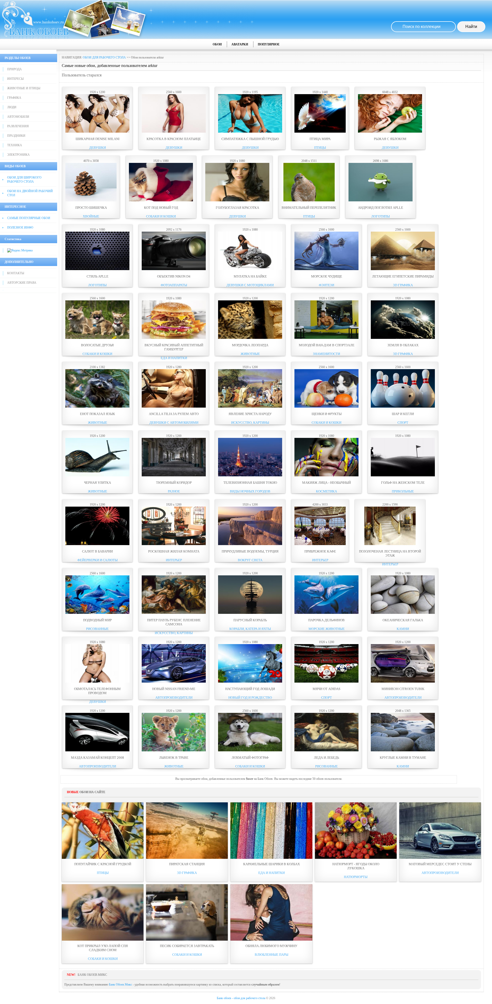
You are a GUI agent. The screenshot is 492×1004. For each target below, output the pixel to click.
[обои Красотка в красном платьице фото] (174, 131)
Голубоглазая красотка (237, 208)
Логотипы (380, 216)
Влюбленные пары (271, 955)
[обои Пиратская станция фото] (187, 830)
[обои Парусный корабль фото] (250, 613)
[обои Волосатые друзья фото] (97, 338)
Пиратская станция (187, 864)
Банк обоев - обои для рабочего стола (241, 998)
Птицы (320, 148)
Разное (174, 491)
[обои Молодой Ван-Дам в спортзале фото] (326, 338)
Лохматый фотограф (250, 758)
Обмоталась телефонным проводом (97, 691)
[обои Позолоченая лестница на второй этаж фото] (390, 544)
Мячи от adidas (326, 689)
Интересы (15, 79)
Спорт (402, 423)
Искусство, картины (250, 423)
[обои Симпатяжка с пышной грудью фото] (250, 131)
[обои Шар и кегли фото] (403, 406)
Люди (11, 107)
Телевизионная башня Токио (250, 483)
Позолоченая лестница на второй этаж (390, 553)
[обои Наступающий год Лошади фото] (250, 681)
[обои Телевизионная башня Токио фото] (250, 475)
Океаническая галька (403, 620)
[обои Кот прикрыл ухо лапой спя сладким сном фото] (103, 912)
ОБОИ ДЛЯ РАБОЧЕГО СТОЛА (104, 57)
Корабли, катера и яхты (250, 629)
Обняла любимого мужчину (271, 946)
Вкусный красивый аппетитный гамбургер (174, 347)
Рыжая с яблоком (390, 139)
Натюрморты (355, 877)
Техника (14, 145)
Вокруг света (250, 560)
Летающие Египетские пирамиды (403, 276)
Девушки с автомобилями (173, 423)
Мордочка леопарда (250, 345)
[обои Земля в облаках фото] (403, 338)
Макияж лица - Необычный (326, 483)
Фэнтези (326, 285)
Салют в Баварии (97, 551)
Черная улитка (97, 483)
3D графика (403, 285)
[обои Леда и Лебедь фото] (326, 750)
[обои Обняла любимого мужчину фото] (271, 912)
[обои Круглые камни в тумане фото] (403, 750)
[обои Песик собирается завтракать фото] (187, 912)
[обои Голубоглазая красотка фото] (237, 200)
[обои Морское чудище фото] (326, 269)
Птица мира (320, 139)
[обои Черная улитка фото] (97, 475)
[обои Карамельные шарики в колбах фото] (271, 830)
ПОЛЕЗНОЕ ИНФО (20, 227)
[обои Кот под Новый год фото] (161, 200)
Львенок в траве (173, 758)
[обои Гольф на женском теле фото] (403, 475)
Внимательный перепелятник (309, 208)
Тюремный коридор (174, 483)
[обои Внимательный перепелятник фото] (309, 200)
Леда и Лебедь (326, 758)
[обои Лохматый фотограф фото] (250, 750)
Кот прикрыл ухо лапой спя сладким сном (102, 948)
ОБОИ (217, 44)
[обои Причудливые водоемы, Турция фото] (250, 544)
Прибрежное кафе (320, 551)
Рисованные (97, 629)
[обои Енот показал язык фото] (97, 406)
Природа (14, 69)
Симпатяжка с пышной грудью (250, 139)
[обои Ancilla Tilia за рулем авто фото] (174, 406)
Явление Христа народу (250, 414)
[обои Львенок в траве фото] (174, 750)
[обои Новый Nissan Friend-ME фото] (174, 681)
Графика (14, 98)
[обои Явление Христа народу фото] (250, 406)
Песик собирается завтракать (187, 946)
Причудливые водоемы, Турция (250, 551)
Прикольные (403, 491)
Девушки (97, 148)
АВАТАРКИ (239, 44)
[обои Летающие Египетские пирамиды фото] (403, 269)
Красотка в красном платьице (174, 139)
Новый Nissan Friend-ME (173, 689)
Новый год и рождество (250, 698)
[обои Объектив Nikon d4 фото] (174, 269)
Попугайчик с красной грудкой (102, 864)
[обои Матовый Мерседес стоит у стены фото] (440, 830)
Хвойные (91, 216)
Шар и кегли (403, 414)
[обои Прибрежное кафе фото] (320, 544)
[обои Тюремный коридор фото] (174, 475)
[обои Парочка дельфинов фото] (326, 613)
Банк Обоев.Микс (120, 984)
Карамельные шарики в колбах (271, 864)
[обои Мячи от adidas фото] (326, 681)
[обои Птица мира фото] (320, 131)
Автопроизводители (173, 698)
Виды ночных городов (250, 491)
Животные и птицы (23, 88)
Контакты (15, 273)
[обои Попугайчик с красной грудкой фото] (103, 830)
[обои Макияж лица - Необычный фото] (326, 475)
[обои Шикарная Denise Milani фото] (97, 131)
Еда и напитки (174, 358)
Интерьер (174, 560)
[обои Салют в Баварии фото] (97, 544)
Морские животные (327, 629)
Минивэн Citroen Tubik (403, 689)
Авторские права (21, 282)
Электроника (18, 154)
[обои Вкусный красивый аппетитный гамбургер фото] (174, 338)
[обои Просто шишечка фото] (91, 200)
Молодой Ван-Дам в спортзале (326, 345)
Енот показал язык (97, 414)
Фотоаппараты (174, 285)
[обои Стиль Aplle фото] (97, 269)
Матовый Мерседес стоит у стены (440, 864)
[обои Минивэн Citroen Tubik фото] (403, 681)
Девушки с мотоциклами (250, 285)
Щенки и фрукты (327, 414)
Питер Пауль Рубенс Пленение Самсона (174, 622)
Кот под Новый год (161, 208)
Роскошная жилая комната (173, 551)
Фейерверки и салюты (97, 560)
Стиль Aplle (97, 276)
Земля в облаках (402, 345)
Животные (250, 354)
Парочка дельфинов (326, 620)
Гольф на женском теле (403, 483)
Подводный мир (97, 620)
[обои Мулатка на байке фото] (250, 269)
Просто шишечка (91, 208)
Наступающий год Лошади (250, 689)
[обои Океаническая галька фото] (403, 613)
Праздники (16, 135)
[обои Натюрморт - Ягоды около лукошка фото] (356, 830)
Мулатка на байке (250, 276)
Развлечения (18, 126)
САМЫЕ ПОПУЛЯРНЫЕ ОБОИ (28, 218)
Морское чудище (326, 276)
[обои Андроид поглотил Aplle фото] (380, 200)
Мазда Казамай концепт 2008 (97, 758)
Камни (403, 629)
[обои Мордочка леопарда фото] (250, 338)
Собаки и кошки (161, 216)
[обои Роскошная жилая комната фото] (174, 544)
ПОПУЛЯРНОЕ (269, 44)
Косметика (326, 491)
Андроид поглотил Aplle (380, 208)
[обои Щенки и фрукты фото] (326, 406)
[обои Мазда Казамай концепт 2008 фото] (97, 750)
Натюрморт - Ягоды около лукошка (355, 866)
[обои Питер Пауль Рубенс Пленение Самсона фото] (174, 613)
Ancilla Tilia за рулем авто (174, 414)
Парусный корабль (250, 620)
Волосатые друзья (97, 345)
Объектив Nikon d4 (173, 276)
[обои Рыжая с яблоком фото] (390, 131)
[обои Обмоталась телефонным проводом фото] (97, 681)
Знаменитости (326, 354)
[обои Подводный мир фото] (97, 613)
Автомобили (18, 117)
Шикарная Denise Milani (97, 139)
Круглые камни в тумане (403, 758)
